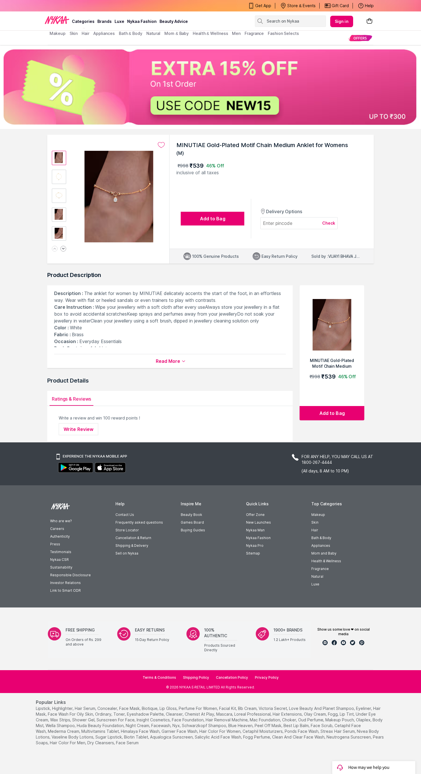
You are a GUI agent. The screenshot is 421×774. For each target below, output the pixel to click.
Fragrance (320, 569)
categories (83, 21)
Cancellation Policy (232, 677)
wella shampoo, (61, 725)
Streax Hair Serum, (338, 731)
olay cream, (315, 714)
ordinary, (103, 714)
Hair (314, 530)
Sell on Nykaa (126, 553)
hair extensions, (288, 714)
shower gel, (83, 719)
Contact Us (124, 514)
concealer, (107, 708)
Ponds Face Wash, (302, 731)
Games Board (192, 522)
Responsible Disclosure (70, 575)
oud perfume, (311, 719)
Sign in (342, 21)
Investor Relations (65, 583)
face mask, (130, 708)
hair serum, (85, 708)
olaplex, (363, 719)
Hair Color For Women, (220, 731)
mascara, (224, 714)
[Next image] (63, 249)
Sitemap (253, 553)
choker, (289, 719)
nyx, (176, 725)
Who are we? (61, 521)
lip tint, (347, 714)
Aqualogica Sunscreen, (172, 737)
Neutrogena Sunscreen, (349, 737)
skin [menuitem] (74, 33)
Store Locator (127, 530)
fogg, (333, 714)
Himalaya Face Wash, (140, 731)
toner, (119, 714)
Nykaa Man (255, 530)
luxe (119, 21)
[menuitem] (360, 38)
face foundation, (188, 719)
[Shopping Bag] (369, 21)
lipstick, (43, 708)
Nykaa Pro (254, 545)
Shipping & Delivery (131, 545)
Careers (57, 528)
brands (104, 21)
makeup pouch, (340, 719)
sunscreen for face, (116, 719)
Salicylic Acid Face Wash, (218, 737)
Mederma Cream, (64, 731)
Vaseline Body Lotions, (73, 737)
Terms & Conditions (159, 677)
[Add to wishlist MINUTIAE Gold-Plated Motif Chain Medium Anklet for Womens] (161, 145)
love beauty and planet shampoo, (322, 708)
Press (55, 544)
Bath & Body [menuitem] (130, 33)
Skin (314, 522)
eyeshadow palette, (146, 714)
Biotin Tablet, (136, 737)
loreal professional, (253, 714)
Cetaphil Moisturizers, (263, 731)
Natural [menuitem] (153, 33)
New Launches (258, 522)
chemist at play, (200, 714)
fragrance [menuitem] (254, 33)
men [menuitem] (236, 33)
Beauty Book (191, 514)
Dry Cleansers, (101, 742)
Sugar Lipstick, (109, 737)
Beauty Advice (174, 21)
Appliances (320, 545)
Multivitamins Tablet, (100, 731)
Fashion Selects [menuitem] (283, 33)
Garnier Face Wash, (180, 731)
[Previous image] (55, 249)
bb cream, (247, 708)
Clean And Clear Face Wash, (298, 737)
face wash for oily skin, (71, 714)
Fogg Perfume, (257, 737)
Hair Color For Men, (68, 742)
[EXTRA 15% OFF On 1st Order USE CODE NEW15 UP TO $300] (210, 87)
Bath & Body (321, 538)
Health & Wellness (326, 561)
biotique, (150, 708)
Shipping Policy (196, 677)
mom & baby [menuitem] (176, 33)
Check (328, 223)
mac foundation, (265, 719)
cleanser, (175, 714)
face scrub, (322, 725)
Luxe (315, 584)
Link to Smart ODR (65, 590)
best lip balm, (297, 725)
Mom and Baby (324, 553)
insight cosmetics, (154, 719)
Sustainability (61, 567)
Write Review (78, 429)
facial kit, (228, 708)
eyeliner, (364, 708)
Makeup (318, 514)
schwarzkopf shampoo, (204, 725)
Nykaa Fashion (142, 21)
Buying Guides (193, 530)
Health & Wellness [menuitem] (210, 33)
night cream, (138, 725)
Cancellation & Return (133, 538)
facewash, (161, 725)
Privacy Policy (267, 677)
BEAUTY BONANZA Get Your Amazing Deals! (95, 6)
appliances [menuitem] (104, 33)
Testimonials (60, 552)
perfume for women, (198, 708)
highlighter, (63, 708)
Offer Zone (255, 514)
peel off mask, (268, 725)
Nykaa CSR (59, 559)
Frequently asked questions (139, 522)
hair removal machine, (227, 719)
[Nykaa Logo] (57, 20)
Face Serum (127, 742)
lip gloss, (169, 708)
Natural (317, 576)
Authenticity (60, 536)
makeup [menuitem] (57, 33)
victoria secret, (273, 708)
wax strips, (60, 719)
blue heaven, (240, 725)
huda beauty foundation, (101, 725)
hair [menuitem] (85, 33)
